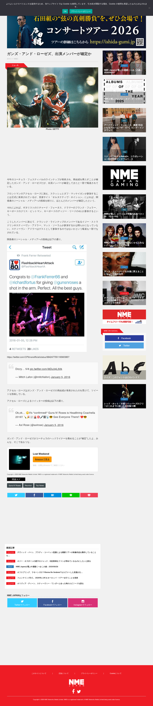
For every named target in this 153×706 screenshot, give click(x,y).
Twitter (125, 345)
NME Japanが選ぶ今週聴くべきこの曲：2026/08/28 (37, 566)
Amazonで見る (42, 459)
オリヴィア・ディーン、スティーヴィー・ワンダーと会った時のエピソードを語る (50, 583)
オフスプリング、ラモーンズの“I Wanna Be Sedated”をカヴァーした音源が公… (50, 572)
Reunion (28, 485)
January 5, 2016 (60, 377)
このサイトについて (39, 673)
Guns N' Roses (15, 485)
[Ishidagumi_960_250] (76, 30)
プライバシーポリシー (89, 673)
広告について (64, 673)
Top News (40, 485)
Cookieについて (115, 673)
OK (65, 11)
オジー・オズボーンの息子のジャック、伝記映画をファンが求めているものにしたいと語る (54, 561)
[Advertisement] (52, 154)
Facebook (125, 338)
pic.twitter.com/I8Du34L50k (46, 369)
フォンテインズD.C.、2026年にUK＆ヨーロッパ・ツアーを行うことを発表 (47, 577)
